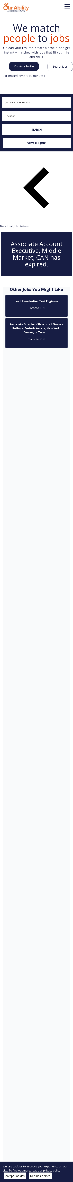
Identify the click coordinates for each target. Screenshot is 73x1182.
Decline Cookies (40, 1176)
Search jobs (60, 66)
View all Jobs (36, 143)
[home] (16, 7)
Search (36, 129)
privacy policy (52, 1170)
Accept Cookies (15, 1176)
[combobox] (36, 102)
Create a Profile (24, 66)
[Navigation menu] (67, 6)
